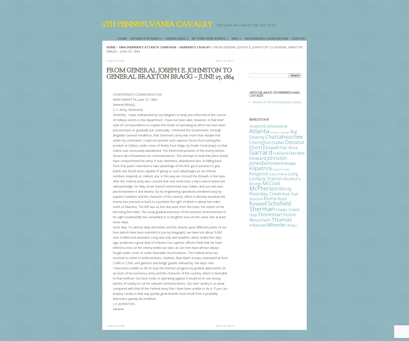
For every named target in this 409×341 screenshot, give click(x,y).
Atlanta (259, 131)
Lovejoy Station (266, 178)
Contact (299, 38)
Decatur (295, 142)
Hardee (297, 153)
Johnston (277, 158)
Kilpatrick (260, 168)
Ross (282, 199)
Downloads (176, 38)
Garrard (260, 152)
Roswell (258, 203)
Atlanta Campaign (279, 132)
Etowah (271, 147)
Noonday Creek (265, 194)
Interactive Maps (144, 38)
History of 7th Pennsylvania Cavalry (276, 102)
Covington (260, 142)
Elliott (255, 147)
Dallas (278, 142)
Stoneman (270, 214)
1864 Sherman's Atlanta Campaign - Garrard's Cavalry (164, 47)
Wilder (292, 225)
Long (293, 174)
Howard (257, 158)
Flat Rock (289, 147)
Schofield (279, 203)
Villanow (257, 225)
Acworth (257, 126)
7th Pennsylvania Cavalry (157, 24)
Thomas (281, 219)
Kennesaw (285, 163)
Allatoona (277, 126)
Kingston (259, 173)
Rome (270, 198)
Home (122, 38)
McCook (271, 183)
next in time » (225, 60)
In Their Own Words (208, 38)
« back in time (116, 60)
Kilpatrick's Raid (281, 169)
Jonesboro (261, 162)
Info (235, 38)
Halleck (280, 153)
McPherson (263, 188)
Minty (285, 189)
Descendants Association (266, 38)
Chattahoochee (284, 136)
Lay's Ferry (278, 174)
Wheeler (276, 224)
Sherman (262, 209)
